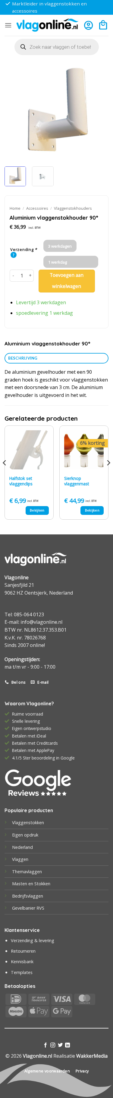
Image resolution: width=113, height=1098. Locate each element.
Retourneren (23, 951)
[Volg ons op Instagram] (52, 1045)
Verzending (23, 250)
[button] (8, 25)
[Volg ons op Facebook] (45, 1045)
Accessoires (37, 208)
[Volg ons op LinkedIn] (67, 1045)
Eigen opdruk (25, 835)
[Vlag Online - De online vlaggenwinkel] (47, 25)
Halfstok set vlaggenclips (21, 481)
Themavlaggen (27, 871)
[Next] (98, 110)
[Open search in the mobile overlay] (56, 47)
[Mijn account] (88, 25)
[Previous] (14, 110)
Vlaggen (20, 859)
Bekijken (37, 510)
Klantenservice (22, 930)
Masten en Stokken (31, 883)
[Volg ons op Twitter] (60, 1045)
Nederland (22, 847)
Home (15, 208)
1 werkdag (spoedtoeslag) (61, 263)
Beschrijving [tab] (23, 358)
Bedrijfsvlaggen (27, 896)
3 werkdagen (60, 246)
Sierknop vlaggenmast (76, 481)
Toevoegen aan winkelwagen (66, 280)
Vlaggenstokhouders (73, 208)
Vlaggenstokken (28, 822)
